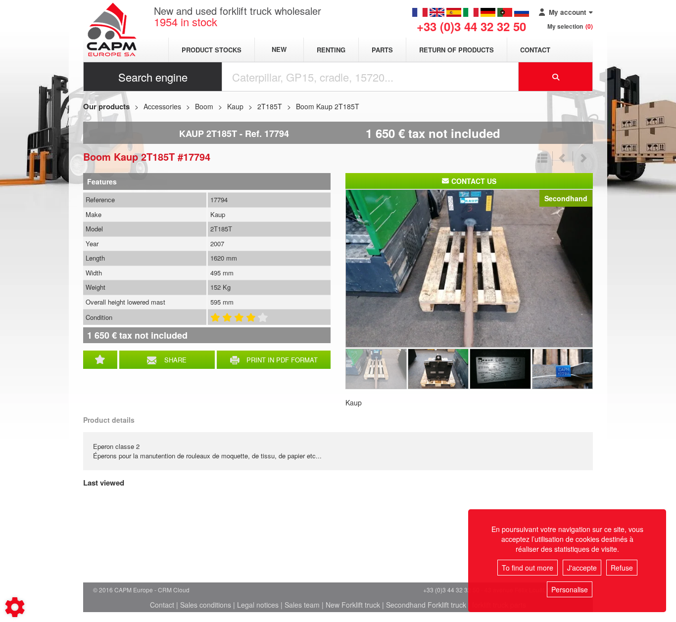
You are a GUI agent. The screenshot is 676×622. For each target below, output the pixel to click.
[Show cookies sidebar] (15, 607)
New (279, 49)
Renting (331, 49)
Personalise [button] (569, 589)
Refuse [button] (622, 568)
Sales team (302, 605)
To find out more (527, 568)
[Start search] (556, 76)
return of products (456, 49)
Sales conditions (205, 605)
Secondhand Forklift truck (426, 605)
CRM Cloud (174, 589)
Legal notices (258, 605)
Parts (382, 49)
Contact (535, 49)
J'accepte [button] (582, 568)
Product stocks (211, 49)
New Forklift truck (353, 605)
